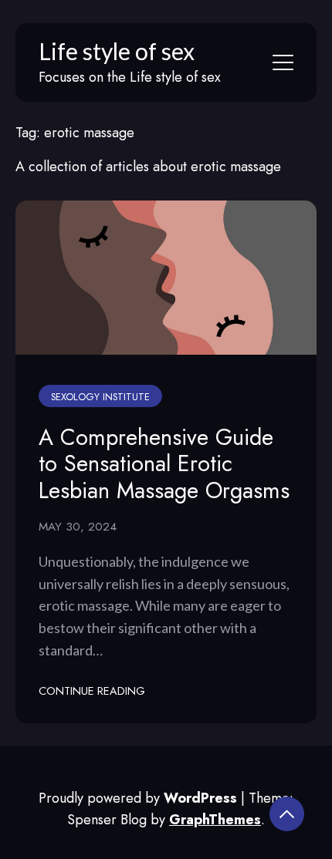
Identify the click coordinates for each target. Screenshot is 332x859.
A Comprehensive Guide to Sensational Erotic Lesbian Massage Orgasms (164, 464)
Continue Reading (92, 691)
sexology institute (100, 397)
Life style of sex (117, 51)
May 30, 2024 (78, 526)
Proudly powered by (138, 798)
